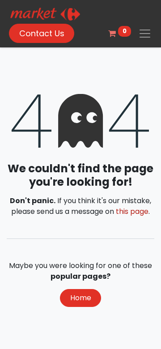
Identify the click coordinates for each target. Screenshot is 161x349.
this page (132, 211)
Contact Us (41, 33)
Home (80, 298)
